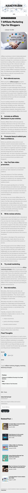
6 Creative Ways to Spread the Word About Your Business (17, 424)
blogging (17, 365)
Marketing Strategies (6, 367)
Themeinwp (3, 490)
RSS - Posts (4, 392)
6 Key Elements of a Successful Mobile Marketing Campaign (16, 435)
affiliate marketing (10, 365)
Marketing (8, 18)
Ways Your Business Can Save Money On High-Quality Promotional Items (17, 466)
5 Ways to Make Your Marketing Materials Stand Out (16, 445)
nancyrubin (14, 5)
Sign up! (5, 411)
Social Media (13, 18)
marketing (22, 365)
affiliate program (14, 81)
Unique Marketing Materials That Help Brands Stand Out (16, 456)
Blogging (3, 18)
